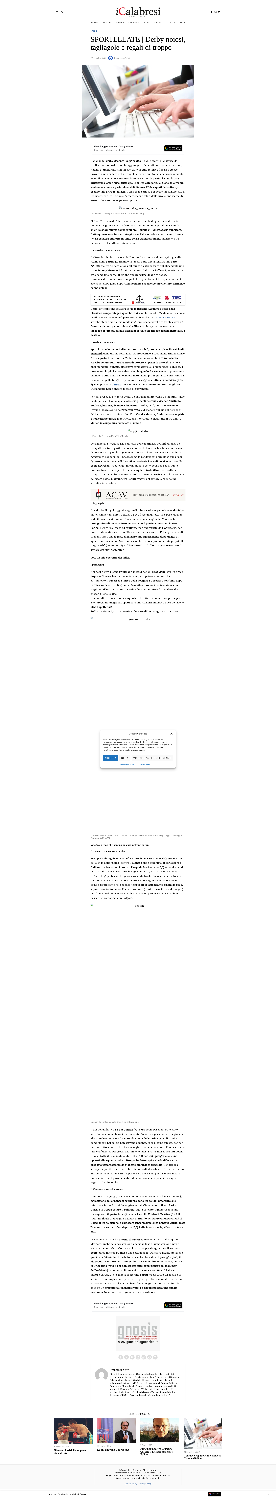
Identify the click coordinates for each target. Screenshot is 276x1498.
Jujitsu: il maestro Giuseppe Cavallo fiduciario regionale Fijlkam (156, 1452)
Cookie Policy (125, 764)
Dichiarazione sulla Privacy (143, 764)
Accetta (110, 758)
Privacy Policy (145, 1483)
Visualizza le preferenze (152, 758)
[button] (171, 733)
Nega (125, 758)
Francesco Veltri (123, 58)
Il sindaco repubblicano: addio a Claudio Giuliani (202, 1457)
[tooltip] (211, 12)
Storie (94, 31)
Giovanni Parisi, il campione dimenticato (70, 1452)
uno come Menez (164, 317)
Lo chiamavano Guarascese (113, 1449)
